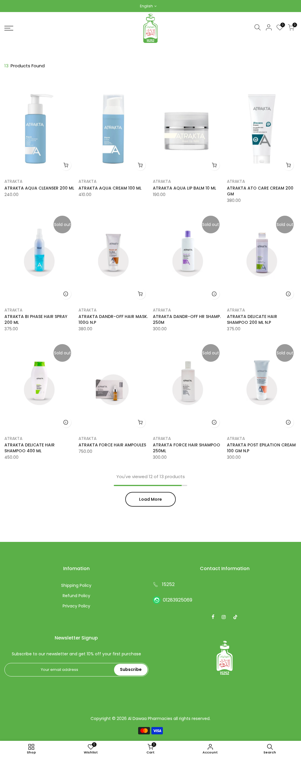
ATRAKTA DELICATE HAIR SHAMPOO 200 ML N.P (252, 319)
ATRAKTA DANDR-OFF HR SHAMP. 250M (187, 319)
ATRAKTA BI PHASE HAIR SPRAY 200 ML (35, 319)
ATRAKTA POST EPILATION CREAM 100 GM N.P (261, 448)
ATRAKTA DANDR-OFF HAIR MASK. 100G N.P (113, 319)
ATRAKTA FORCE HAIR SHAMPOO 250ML (186, 448)
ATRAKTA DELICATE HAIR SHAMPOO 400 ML (29, 448)
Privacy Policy (76, 606)
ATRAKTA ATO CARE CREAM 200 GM (260, 191)
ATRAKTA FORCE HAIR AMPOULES (112, 445)
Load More (150, 499)
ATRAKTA (13, 181)
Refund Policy (76, 596)
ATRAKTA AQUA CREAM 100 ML (109, 188)
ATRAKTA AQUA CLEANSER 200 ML (39, 188)
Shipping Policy (76, 585)
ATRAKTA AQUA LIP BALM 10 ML (184, 188)
